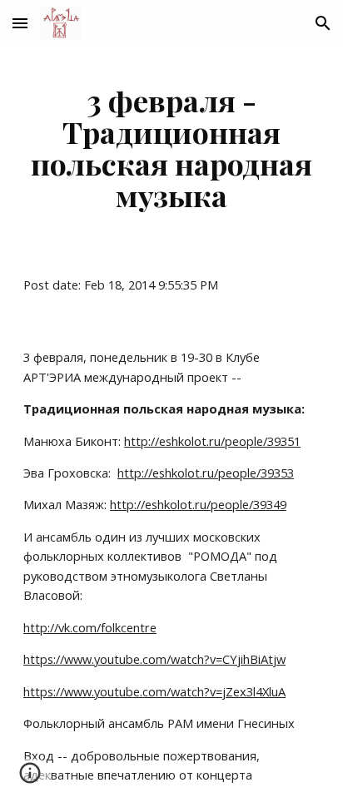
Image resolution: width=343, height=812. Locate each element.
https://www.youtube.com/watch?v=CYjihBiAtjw (154, 659)
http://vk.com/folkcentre (90, 627)
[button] (20, 23)
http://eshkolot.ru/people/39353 (205, 472)
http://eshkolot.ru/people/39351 (212, 441)
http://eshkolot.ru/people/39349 (198, 504)
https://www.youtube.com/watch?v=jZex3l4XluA (154, 691)
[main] (171, 148)
